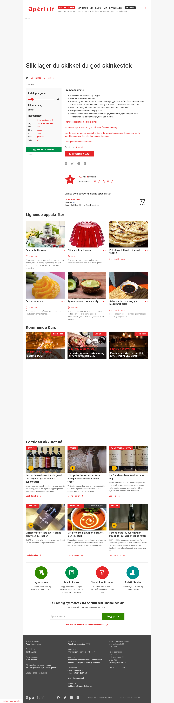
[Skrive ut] (85, 163)
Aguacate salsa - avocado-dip (83, 301)
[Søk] (145, 8)
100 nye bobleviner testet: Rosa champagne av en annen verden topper (84, 478)
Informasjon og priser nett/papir (81, 652)
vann (39, 133)
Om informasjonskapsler (36, 673)
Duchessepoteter (35, 301)
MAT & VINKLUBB (113, 8)
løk (38, 140)
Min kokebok (105, 11)
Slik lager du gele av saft (80, 250)
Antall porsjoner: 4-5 (45, 120)
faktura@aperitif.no (117, 663)
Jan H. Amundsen (33, 652)
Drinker (78, 11)
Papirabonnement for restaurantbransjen (85, 660)
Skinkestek (48, 78)
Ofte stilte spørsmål (76, 678)
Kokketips (123, 11)
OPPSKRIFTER (85, 8)
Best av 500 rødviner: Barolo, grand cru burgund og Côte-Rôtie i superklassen (44, 478)
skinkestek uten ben (45, 123)
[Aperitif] (41, 9)
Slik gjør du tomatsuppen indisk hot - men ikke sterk (86, 534)
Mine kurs (114, 11)
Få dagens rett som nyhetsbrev (78, 141)
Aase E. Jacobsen (33, 644)
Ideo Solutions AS (133, 698)
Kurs (98, 8)
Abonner (130, 8)
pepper (39, 130)
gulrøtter (40, 137)
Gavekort (85, 11)
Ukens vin (71, 11)
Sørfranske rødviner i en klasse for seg (127, 477)
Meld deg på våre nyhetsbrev (80, 686)
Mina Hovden (31, 660)
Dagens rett (62, 11)
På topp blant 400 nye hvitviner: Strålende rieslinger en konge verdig (127, 534)
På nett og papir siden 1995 (79, 644)
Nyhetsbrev (94, 11)
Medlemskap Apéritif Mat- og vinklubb (84, 662)
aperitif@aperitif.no (76, 670)
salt (38, 127)
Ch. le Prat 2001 (72, 199)
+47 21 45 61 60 (80, 673)
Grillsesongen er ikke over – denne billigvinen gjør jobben (43, 534)
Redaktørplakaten (50, 668)
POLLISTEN (68, 7)
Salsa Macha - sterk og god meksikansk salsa (123, 302)
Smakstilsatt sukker (36, 250)
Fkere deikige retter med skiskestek (81, 122)
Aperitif (79, 147)
